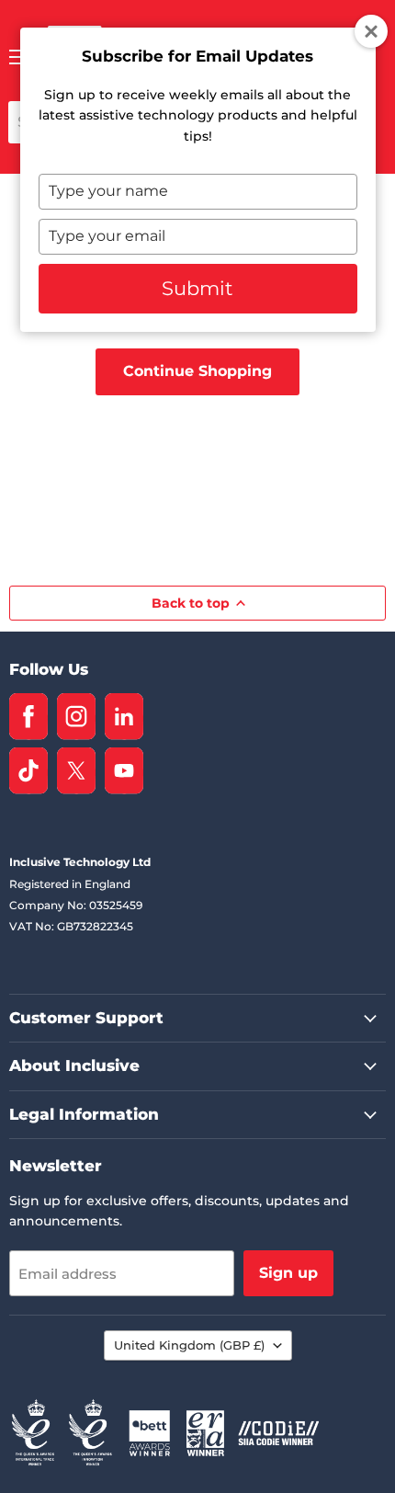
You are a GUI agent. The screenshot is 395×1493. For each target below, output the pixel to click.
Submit (197, 288)
